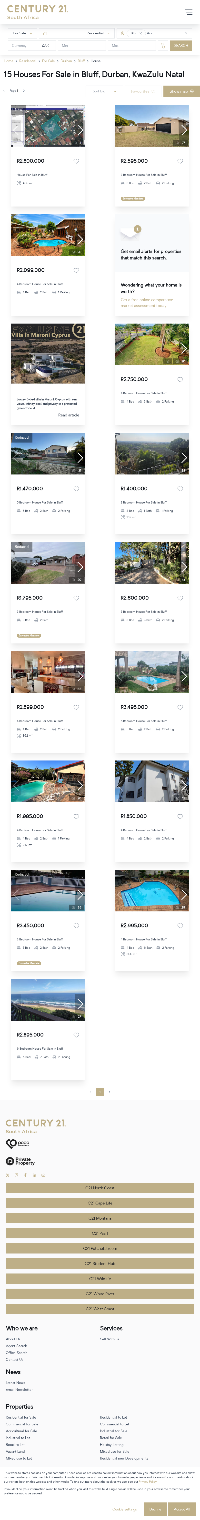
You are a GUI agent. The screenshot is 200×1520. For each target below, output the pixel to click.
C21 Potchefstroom (100, 1248)
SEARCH (181, 45)
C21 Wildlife (100, 1279)
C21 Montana (100, 1218)
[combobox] (167, 33)
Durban (66, 61)
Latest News (15, 1383)
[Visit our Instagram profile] (17, 1175)
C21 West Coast (100, 1309)
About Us (13, 1339)
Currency (19, 45)
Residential (27, 61)
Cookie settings (124, 1509)
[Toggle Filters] (163, 45)
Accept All (182, 1509)
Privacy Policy (148, 1482)
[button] (141, 33)
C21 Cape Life (100, 1203)
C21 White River (100, 1294)
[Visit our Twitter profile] (8, 1175)
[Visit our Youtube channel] (43, 1175)
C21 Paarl (100, 1233)
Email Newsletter (19, 1389)
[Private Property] (100, 1161)
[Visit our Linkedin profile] (34, 1175)
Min (65, 45)
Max (115, 45)
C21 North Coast (100, 1188)
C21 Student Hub (100, 1263)
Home (8, 61)
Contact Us (14, 1359)
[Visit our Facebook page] (25, 1175)
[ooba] (100, 1144)
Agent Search (16, 1346)
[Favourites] (76, 161)
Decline (155, 1509)
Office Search (16, 1353)
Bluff (81, 61)
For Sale (48, 61)
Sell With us (109, 1339)
